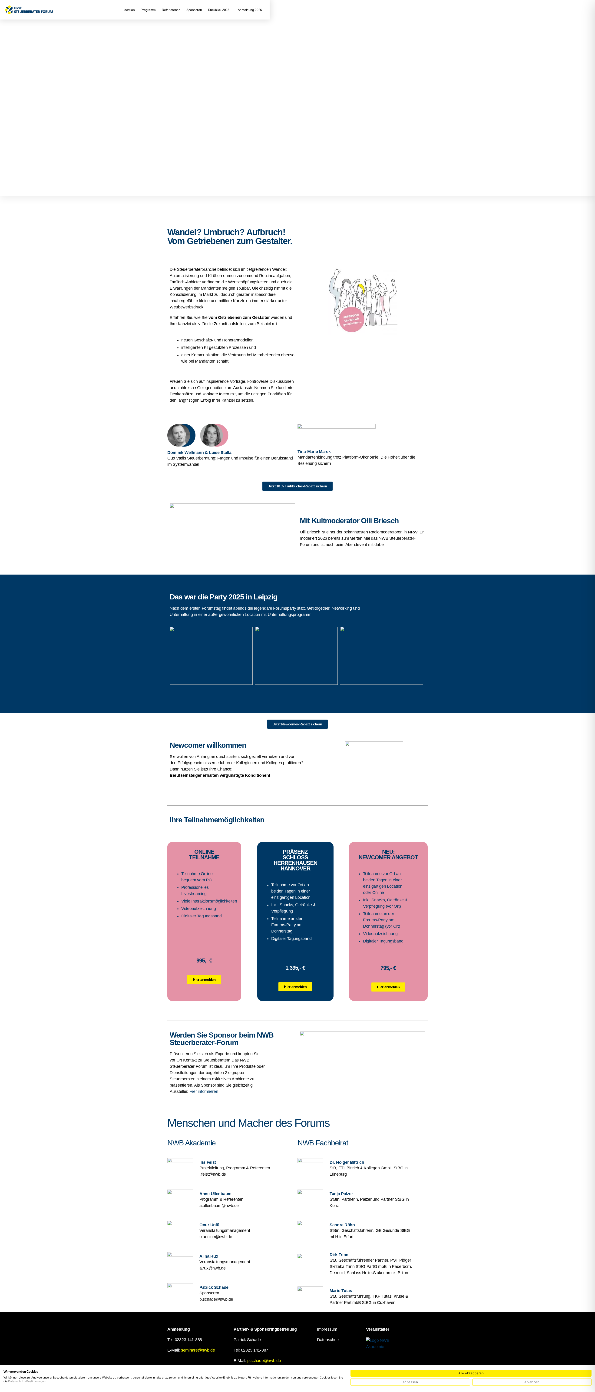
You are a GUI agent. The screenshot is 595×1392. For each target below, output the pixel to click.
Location (128, 10)
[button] (220, 10)
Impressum (327, 1329)
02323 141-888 (188, 1339)
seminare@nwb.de (198, 1350)
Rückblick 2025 (218, 10)
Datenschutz (328, 1339)
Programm (148, 10)
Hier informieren (203, 1091)
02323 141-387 (254, 1350)
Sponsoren (194, 10)
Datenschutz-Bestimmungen (27, 1381)
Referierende (171, 10)
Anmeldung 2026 (250, 10)
